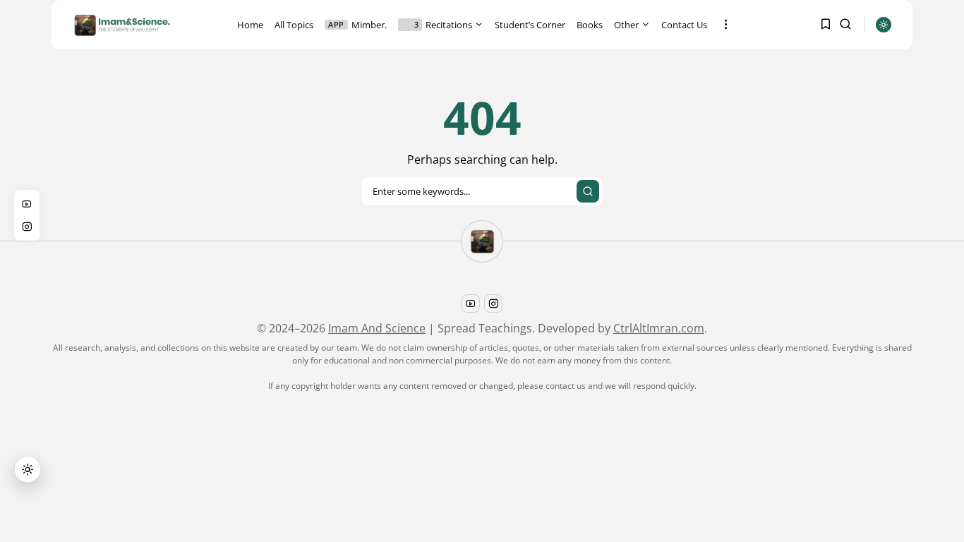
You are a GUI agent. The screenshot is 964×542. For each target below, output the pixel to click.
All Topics (294, 24)
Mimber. (357, 24)
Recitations (443, 24)
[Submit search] (588, 191)
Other (626, 24)
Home (250, 24)
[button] (27, 469)
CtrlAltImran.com (658, 328)
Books (590, 24)
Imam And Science (377, 328)
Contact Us (684, 24)
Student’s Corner (530, 24)
